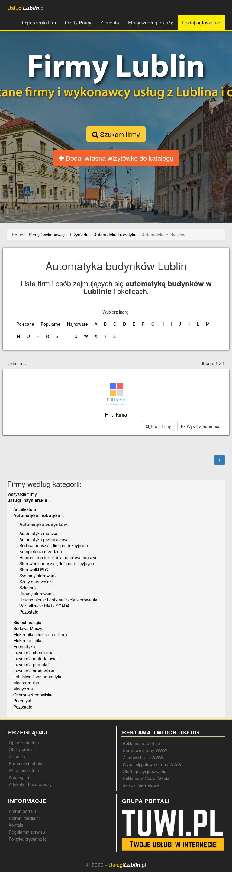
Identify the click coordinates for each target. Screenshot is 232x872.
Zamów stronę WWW (143, 757)
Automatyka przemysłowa (44, 539)
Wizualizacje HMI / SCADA (44, 606)
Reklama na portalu (141, 743)
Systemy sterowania (38, 575)
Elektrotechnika (28, 640)
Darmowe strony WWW (145, 750)
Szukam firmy (119, 134)
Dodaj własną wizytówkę (118, 158)
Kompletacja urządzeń (40, 551)
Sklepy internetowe (141, 785)
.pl (26, 8)
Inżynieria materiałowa (34, 658)
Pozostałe (28, 612)
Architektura (24, 509)
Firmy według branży (150, 22)
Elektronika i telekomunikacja (41, 634)
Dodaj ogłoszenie (201, 22)
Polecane (25, 324)
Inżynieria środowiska (33, 670)
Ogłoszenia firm (39, 22)
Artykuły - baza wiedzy (30, 784)
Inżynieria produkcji (31, 664)
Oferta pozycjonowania (144, 771)
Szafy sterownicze (36, 582)
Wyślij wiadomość (202, 426)
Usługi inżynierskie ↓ (29, 500)
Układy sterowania (37, 594)
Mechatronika (26, 683)
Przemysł (22, 701)
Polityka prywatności (28, 839)
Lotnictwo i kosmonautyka (38, 677)
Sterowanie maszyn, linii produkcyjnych (56, 563)
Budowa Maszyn (29, 628)
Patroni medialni (24, 818)
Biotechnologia (27, 622)
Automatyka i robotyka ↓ (38, 515)
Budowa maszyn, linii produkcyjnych (53, 545)
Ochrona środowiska (33, 695)
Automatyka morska (38, 533)
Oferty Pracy (78, 22)
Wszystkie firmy (22, 494)
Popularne (50, 324)
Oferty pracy (20, 749)
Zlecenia (109, 22)
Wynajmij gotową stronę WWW (152, 764)
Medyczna (23, 689)
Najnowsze (77, 324)
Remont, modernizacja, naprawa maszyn (58, 557)
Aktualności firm (24, 770)
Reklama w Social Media (146, 778)
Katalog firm (20, 777)
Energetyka (24, 646)
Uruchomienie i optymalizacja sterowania (58, 600)
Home (17, 235)
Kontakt (16, 825)
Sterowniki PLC (33, 569)
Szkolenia (28, 588)
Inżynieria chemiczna (33, 652)
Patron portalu (22, 811)
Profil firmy (160, 426)
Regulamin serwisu (27, 832)
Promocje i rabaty (25, 763)
